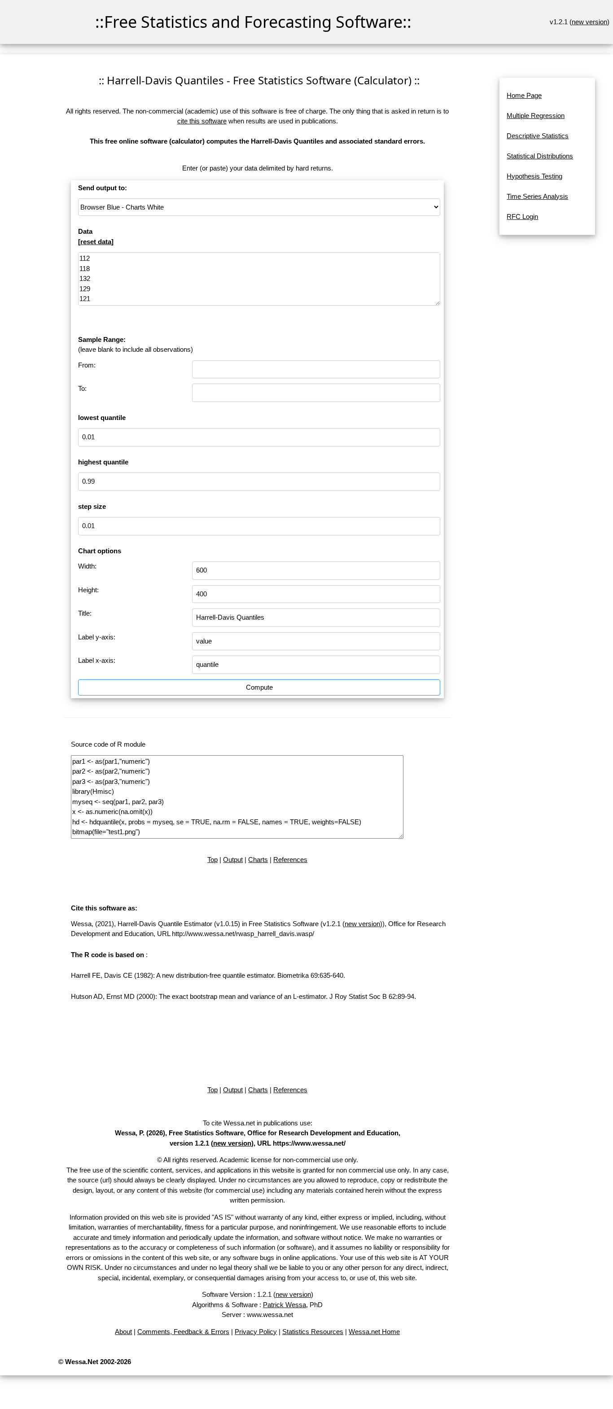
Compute (259, 687)
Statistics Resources (312, 1331)
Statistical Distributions (540, 156)
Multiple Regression (536, 115)
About (123, 1331)
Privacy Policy (256, 1331)
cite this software (202, 121)
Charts (258, 859)
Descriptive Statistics (538, 136)
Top (212, 859)
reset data (95, 241)
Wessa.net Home (374, 1331)
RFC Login (522, 216)
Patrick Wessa (284, 1304)
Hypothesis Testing (534, 176)
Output (233, 859)
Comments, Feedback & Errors (183, 1331)
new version (589, 22)
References (290, 859)
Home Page (524, 95)
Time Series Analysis (537, 196)
